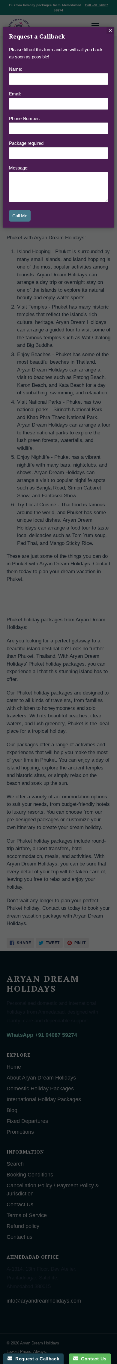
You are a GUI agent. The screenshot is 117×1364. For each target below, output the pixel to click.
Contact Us (92, 1358)
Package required (26, 143)
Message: (18, 167)
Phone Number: (24, 118)
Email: (15, 93)
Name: (15, 69)
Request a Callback (35, 1358)
